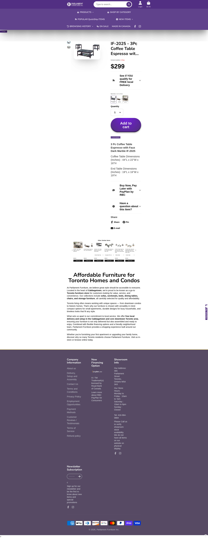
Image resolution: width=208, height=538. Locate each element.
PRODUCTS (85, 12)
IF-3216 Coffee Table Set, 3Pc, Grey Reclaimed (88, 250)
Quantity (115, 106)
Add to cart (78, 260)
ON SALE (104, 26)
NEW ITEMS (125, 19)
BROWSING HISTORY (80, 26)
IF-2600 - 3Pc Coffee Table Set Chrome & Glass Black (98, 250)
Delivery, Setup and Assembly (72, 376)
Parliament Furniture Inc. (108, 529)
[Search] (128, 4)
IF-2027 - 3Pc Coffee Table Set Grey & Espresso (77, 250)
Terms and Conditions (72, 390)
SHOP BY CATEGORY (120, 12)
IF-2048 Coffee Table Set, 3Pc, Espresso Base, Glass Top (109, 250)
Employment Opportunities (73, 403)
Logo (75, 4)
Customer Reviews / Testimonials (73, 420)
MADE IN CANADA (121, 26)
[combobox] (113, 4)
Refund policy (74, 436)
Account (140, 4)
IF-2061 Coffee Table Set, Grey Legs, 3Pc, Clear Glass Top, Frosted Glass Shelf (119, 251)
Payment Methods (71, 411)
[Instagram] (140, 26)
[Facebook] (135, 26)
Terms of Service (71, 429)
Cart (148, 4)
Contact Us (72, 384)
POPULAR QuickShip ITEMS (91, 19)
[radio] (113, 99)
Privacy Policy (74, 396)
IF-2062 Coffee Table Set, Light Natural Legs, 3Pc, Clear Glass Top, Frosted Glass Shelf (129, 251)
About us (71, 368)
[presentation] (72, 250)
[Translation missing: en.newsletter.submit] (79, 476)
